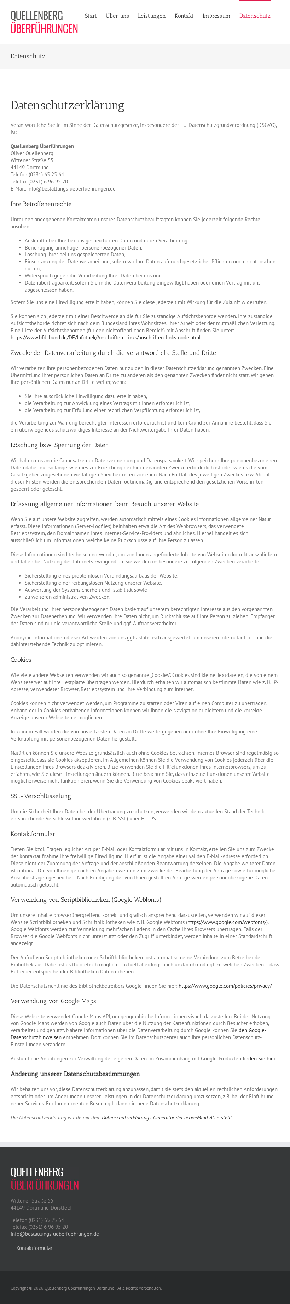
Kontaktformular (33, 1248)
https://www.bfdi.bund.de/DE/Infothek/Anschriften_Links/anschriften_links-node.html (106, 337)
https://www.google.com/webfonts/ (226, 922)
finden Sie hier (258, 1058)
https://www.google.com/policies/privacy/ (225, 985)
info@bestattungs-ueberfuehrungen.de (55, 1233)
